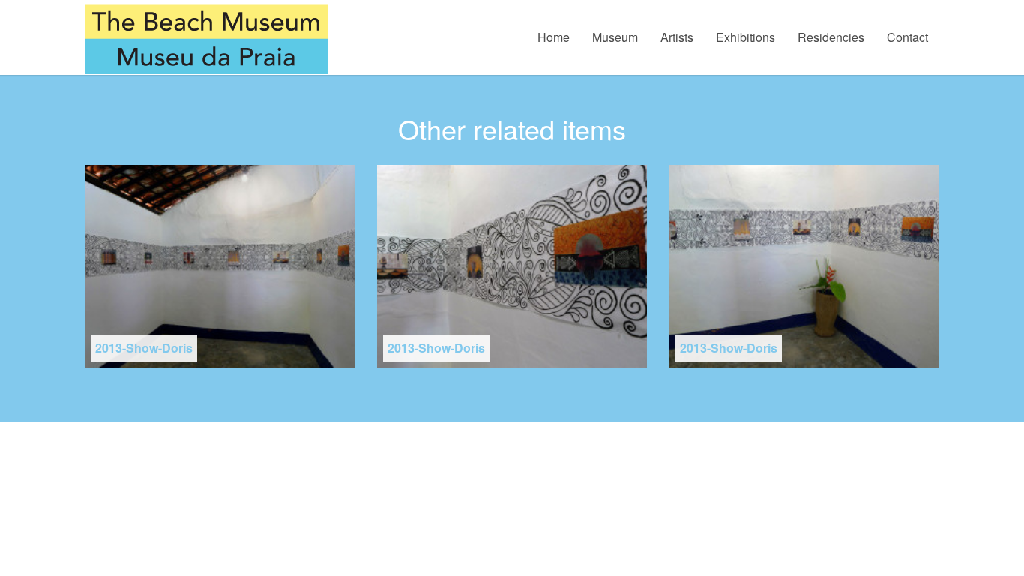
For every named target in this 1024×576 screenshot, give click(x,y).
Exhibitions (745, 37)
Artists (676, 37)
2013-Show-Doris (144, 347)
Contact (907, 37)
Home (553, 37)
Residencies (831, 37)
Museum (615, 37)
